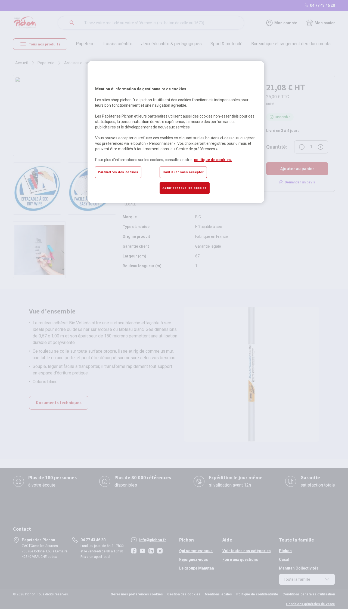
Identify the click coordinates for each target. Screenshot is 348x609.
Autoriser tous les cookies (185, 188)
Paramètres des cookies (118, 172)
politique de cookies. (213, 160)
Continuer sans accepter (183, 172)
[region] (176, 132)
